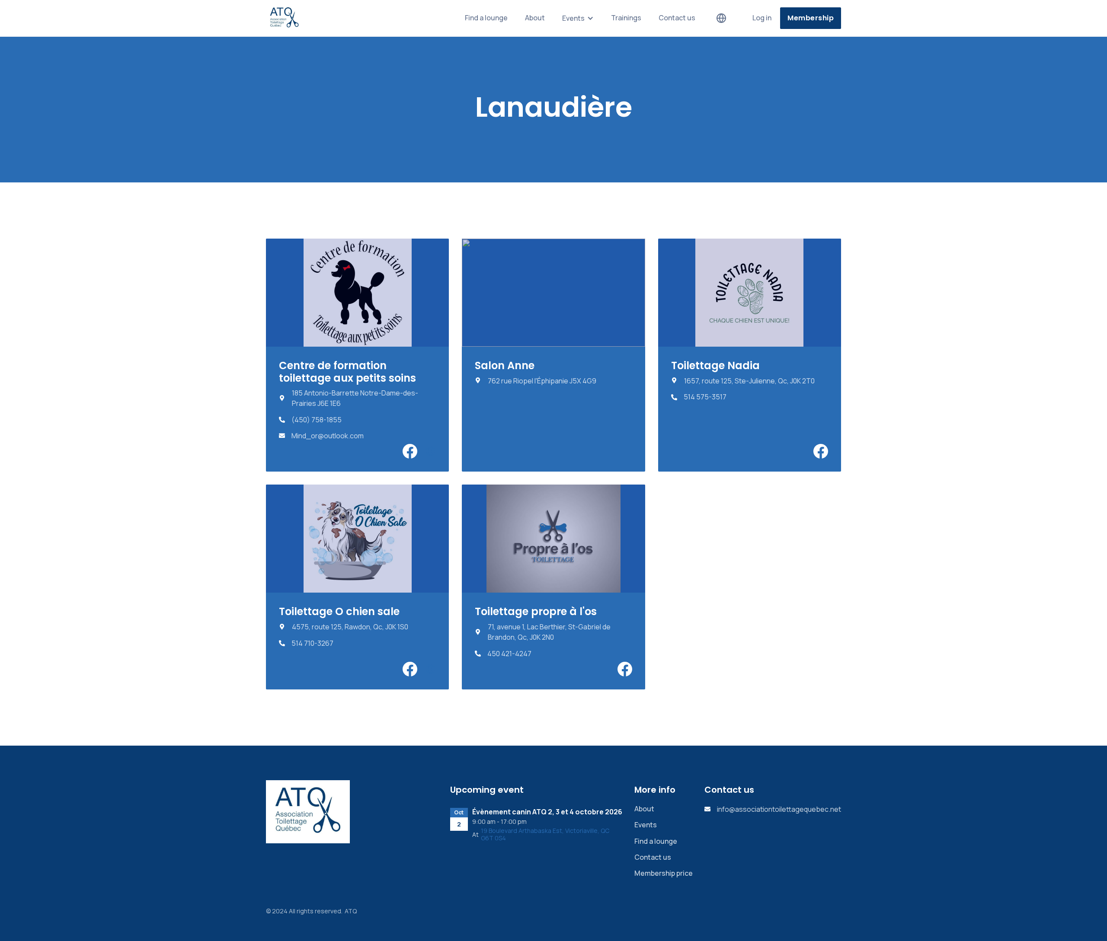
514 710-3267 (312, 643)
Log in (761, 17)
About (535, 17)
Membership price (663, 873)
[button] (578, 18)
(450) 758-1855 (316, 420)
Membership (810, 18)
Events (645, 824)
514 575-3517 (705, 397)
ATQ (351, 911)
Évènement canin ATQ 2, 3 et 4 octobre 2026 (547, 812)
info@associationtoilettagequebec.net (779, 809)
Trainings (626, 17)
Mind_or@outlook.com (327, 436)
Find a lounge (486, 17)
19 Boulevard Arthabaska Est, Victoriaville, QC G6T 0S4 (545, 834)
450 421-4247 (509, 654)
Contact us (677, 17)
